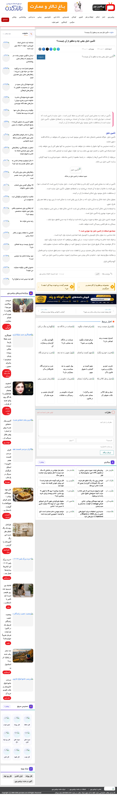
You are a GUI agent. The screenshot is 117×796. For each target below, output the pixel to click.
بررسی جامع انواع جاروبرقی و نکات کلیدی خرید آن (7, 686)
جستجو (5, 19)
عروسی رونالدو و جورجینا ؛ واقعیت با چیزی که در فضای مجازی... (7, 310)
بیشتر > (41, 462)
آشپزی (81, 17)
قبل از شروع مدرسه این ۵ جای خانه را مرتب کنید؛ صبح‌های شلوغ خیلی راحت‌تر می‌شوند (90, 493)
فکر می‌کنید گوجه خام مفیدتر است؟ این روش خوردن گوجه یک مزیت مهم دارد (52, 483)
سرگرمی (72, 22)
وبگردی (107, 462)
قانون (97, 274)
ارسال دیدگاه (107, 453)
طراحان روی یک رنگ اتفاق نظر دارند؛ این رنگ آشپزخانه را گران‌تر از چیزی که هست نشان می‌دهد (90, 483)
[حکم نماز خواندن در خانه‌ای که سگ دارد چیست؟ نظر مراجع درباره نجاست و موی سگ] (69, 472)
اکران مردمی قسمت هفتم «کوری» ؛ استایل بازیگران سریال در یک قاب (7, 464)
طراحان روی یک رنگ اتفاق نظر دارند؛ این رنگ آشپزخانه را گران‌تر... (7, 534)
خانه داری (57, 17)
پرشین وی (111, 17)
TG (58, 49)
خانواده (112, 32)
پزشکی (14, 17)
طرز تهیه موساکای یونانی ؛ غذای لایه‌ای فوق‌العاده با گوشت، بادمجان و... (6, 499)
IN (43, 49)
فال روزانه (29, 776)
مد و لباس (31, 17)
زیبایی (39, 17)
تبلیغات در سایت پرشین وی (78, 789)
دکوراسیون (47, 17)
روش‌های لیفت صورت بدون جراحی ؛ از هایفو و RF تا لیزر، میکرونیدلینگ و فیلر (90, 473)
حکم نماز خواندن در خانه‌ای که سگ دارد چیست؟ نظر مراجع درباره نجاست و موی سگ (51, 473)
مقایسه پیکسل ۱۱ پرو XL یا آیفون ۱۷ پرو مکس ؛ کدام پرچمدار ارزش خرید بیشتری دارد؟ (52, 493)
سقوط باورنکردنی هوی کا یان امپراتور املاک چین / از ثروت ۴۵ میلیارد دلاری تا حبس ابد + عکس (51, 504)
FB (51, 49)
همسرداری (65, 17)
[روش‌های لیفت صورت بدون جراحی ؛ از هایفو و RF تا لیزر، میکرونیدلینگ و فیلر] (109, 472)
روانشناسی (22, 17)
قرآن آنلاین (18, 776)
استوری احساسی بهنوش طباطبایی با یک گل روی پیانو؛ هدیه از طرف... (7, 393)
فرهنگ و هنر (89, 17)
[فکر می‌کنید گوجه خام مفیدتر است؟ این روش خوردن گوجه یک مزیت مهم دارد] (69, 482)
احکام (98, 17)
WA (55, 49)
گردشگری (64, 22)
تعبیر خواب (55, 22)
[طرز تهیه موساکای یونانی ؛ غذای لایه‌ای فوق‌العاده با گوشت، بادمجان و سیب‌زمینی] (109, 503)
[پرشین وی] (104, 7)
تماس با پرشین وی (95, 789)
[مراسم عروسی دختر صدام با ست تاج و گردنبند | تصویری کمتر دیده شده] (69, 513)
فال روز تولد (8, 776)
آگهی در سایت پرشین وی (23, 781)
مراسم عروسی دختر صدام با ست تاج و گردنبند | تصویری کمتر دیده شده (51, 512)
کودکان (74, 17)
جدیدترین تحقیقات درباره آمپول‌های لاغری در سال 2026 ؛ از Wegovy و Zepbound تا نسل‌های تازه (90, 514)
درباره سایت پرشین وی (58, 789)
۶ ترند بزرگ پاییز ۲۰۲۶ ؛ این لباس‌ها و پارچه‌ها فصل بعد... (7, 566)
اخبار (103, 17)
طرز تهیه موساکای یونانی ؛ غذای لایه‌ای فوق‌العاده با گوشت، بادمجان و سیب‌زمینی (90, 504)
